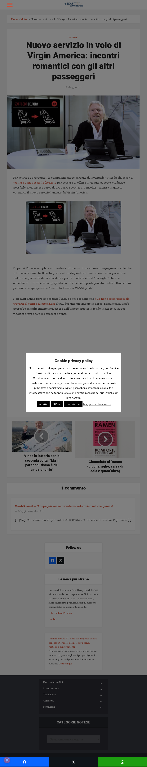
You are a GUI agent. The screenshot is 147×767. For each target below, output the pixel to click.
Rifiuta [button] (56, 404)
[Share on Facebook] (24, 762)
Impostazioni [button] (73, 404)
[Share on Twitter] (73, 762)
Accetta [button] (43, 404)
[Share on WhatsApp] (122, 762)
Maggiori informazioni (97, 404)
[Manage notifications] (7, 760)
